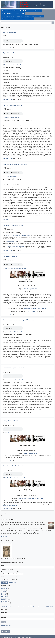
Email (2, 565)
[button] (5, 631)
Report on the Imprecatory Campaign (15, 246)
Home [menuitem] (3, 10)
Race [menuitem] (40, 16)
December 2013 (5, 599)
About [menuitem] (8, 11)
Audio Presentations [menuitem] (6, 14)
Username (4, 612)
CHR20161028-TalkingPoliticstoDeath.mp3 (14, 432)
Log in (10, 47)
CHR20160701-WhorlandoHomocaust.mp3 (14, 477)
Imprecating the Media (11, 241)
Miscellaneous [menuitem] (21, 19)
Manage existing (12, 582)
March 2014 (4, 594)
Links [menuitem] (22, 13)
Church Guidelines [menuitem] (24, 10)
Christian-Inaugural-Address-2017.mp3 (13, 379)
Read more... (4, 536)
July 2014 (3, 590)
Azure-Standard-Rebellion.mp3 (11, 117)
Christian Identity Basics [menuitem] (7, 16)
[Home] (27, 4)
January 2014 (4, 598)
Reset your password (6, 625)
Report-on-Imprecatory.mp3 (10, 176)
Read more (5, 47)
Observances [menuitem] (5, 19)
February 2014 (4, 596)
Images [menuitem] (17, 13)
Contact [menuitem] (15, 10)
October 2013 (4, 601)
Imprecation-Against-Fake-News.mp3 (13, 331)
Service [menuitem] (33, 16)
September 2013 (5, 602)
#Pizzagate (6, 299)
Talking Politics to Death (30, 453)
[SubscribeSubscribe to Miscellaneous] (1, 515)
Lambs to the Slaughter (31, 311)
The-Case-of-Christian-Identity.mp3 (12, 64)
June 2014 (3, 591)
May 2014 (3, 593)
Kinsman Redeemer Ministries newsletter (13, 573)
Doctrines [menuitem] (19, 16)
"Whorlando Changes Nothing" (10, 505)
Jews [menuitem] (13, 19)
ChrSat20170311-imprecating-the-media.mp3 (15, 268)
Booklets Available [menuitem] (35, 11)
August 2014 (4, 588)
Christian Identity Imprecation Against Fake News (18, 235)
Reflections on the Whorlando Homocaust (30, 498)
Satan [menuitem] (29, 19)
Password (3, 617)
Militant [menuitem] (26, 16)
